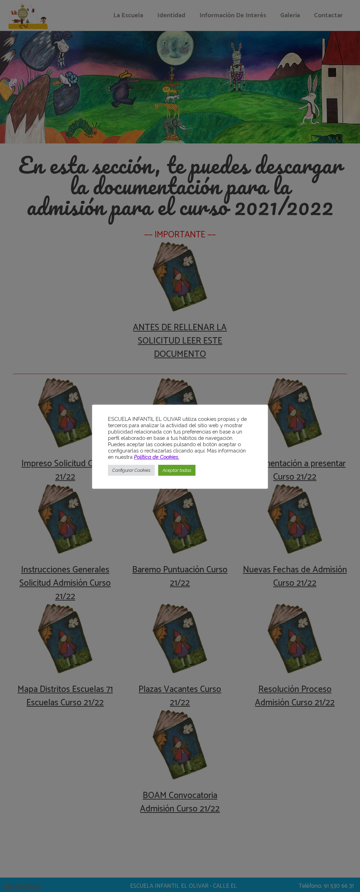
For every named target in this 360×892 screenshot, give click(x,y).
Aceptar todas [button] (176, 470)
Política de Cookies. (156, 457)
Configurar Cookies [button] (131, 470)
